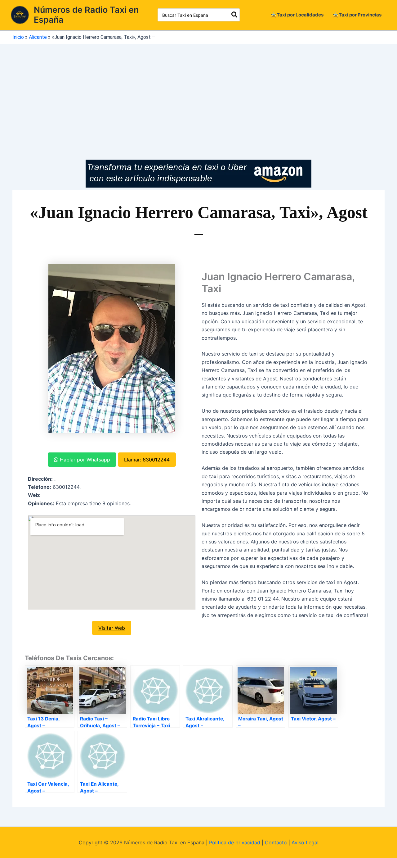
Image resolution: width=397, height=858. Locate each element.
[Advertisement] (198, 90)
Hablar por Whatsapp (85, 459)
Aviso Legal (305, 842)
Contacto (276, 842)
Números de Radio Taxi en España (86, 15)
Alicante (38, 37)
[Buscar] (234, 15)
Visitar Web (111, 628)
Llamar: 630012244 (147, 459)
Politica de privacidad (234, 842)
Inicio (18, 37)
